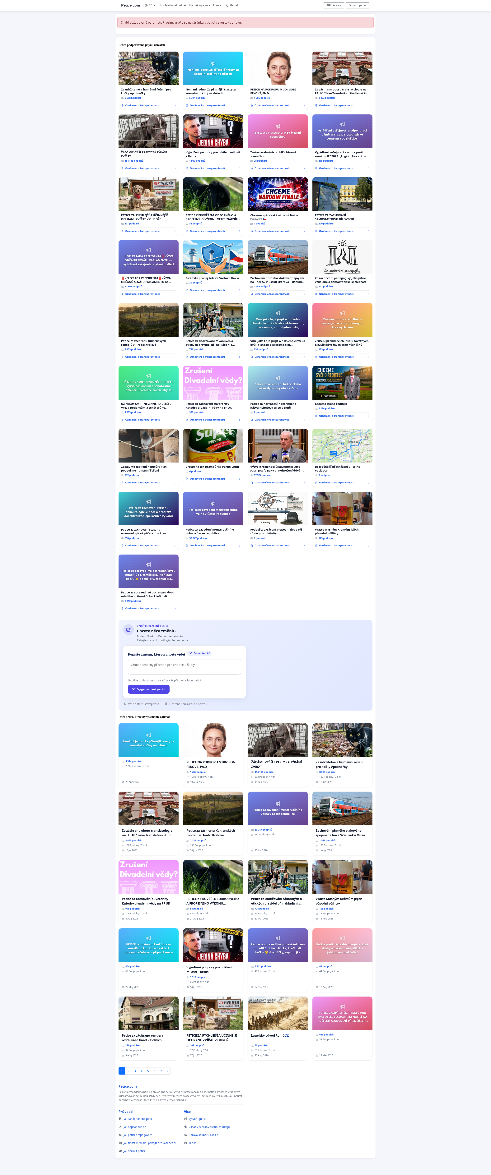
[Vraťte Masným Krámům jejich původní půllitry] (342, 521)
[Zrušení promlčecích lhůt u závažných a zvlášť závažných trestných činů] (342, 332)
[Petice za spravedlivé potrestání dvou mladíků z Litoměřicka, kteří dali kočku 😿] (149, 584)
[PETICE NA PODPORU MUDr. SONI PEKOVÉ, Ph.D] (278, 81)
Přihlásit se (333, 5)
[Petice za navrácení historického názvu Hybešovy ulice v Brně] (278, 395)
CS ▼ (152, 5)
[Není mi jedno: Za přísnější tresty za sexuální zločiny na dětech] (213, 81)
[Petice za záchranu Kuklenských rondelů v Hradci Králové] (149, 332)
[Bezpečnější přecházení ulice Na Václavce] (342, 458)
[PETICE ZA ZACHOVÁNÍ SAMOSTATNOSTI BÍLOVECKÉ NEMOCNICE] (342, 206)
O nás (217, 5)
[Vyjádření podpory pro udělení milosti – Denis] (213, 143)
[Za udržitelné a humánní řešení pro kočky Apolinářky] (149, 81)
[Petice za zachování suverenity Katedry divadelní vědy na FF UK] (213, 395)
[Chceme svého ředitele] (342, 393)
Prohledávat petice (173, 5)
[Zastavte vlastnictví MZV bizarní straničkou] (278, 143)
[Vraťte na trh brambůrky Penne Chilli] (213, 456)
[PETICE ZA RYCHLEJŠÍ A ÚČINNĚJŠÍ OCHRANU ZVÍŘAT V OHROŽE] (149, 206)
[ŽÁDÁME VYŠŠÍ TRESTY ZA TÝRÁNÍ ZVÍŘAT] (149, 143)
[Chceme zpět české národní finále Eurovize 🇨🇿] (278, 206)
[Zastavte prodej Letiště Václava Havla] (213, 267)
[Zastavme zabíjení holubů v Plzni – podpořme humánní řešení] (149, 458)
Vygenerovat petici (151, 689)
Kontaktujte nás (199, 5)
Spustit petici (358, 5)
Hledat (233, 5)
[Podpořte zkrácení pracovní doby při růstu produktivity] (278, 521)
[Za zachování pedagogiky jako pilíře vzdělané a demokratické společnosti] (342, 269)
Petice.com (130, 5)
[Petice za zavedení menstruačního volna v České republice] (213, 521)
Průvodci (126, 1111)
